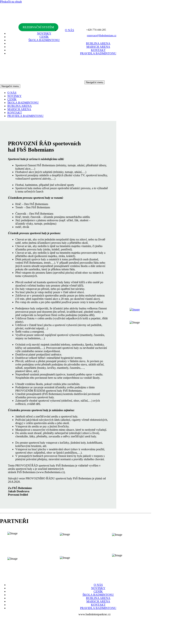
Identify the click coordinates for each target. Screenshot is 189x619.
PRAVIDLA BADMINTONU (98, 53)
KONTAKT (98, 50)
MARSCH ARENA (98, 46)
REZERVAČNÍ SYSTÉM (38, 27)
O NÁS (69, 30)
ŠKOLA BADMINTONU (44, 40)
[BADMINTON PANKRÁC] (94, 23)
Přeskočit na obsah (11, 1)
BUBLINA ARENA (98, 43)
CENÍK (44, 36)
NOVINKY (44, 33)
